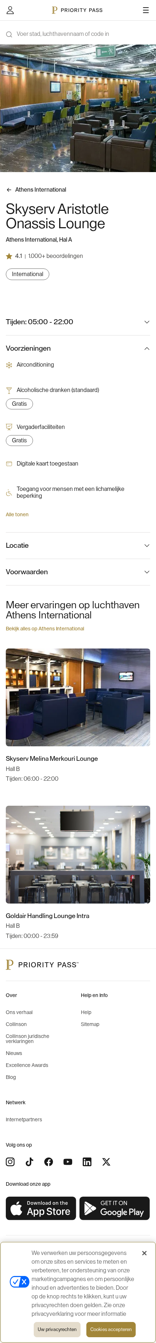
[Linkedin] (87, 1162)
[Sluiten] (144, 1253)
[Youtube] (67, 1162)
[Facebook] (48, 1162)
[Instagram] (10, 1162)
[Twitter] (106, 1162)
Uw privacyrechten (57, 1329)
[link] (41, 1209)
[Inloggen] (10, 10)
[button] (71, 162)
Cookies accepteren (111, 1329)
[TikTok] (29, 1162)
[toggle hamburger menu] (145, 10)
